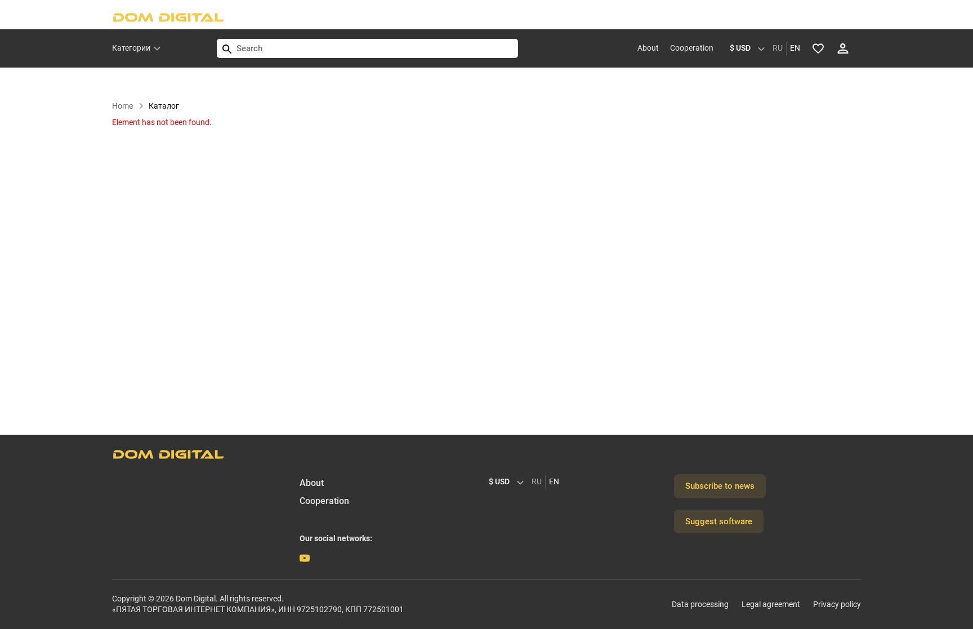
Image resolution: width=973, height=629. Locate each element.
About (648, 47)
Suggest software (718, 521)
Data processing (700, 604)
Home (122, 105)
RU (778, 47)
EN (795, 47)
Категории (131, 47)
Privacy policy (837, 604)
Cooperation (691, 47)
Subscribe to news (720, 486)
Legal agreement (771, 604)
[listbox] (750, 48)
